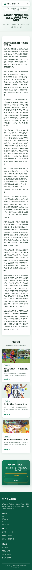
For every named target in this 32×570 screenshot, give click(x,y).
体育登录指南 (5, 519)
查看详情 (7, 379)
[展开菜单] (27, 4)
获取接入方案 (5, 524)
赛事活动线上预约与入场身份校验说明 (16, 439)
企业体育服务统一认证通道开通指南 (15, 404)
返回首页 (16, 480)
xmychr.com (16, 567)
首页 (3, 516)
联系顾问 (16, 475)
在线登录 (4, 521)
